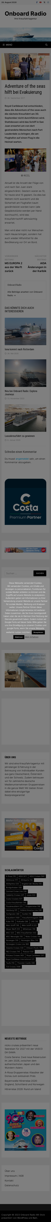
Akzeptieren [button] (38, 632)
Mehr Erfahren (31, 637)
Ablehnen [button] (19, 637)
